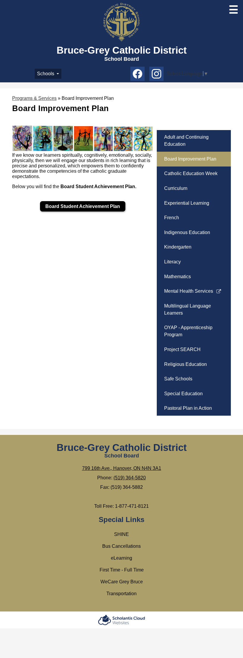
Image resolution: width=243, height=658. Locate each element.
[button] (48, 74)
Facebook (137, 74)
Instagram (156, 74)
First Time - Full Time (122, 569)
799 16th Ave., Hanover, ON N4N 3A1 (121, 468)
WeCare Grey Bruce (121, 581)
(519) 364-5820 (129, 477)
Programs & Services (34, 98)
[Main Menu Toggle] (233, 9)
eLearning (121, 558)
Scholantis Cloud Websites (121, 620)
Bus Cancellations (121, 546)
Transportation (121, 593)
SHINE (121, 534)
